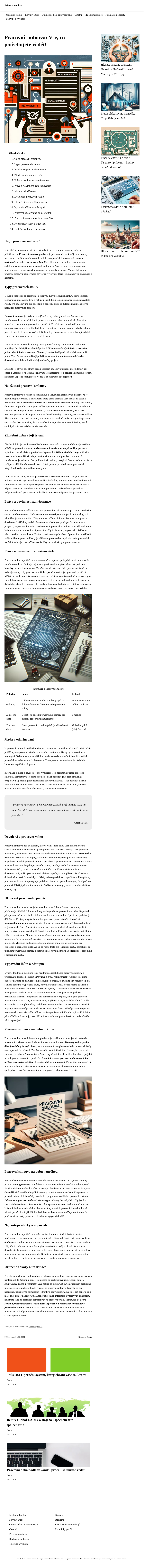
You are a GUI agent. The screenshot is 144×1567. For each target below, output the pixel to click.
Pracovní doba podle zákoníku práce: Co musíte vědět (46, 1470)
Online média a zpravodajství (57, 14)
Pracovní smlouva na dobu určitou (33, 212)
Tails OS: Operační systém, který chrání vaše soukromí (46, 1375)
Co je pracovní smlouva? (27, 158)
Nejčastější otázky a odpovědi (30, 223)
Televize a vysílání (15, 18)
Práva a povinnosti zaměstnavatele (32, 185)
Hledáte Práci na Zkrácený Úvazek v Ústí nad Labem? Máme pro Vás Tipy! (117, 69)
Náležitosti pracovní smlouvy (30, 169)
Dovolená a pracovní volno (29, 196)
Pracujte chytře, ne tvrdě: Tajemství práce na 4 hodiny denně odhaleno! (118, 162)
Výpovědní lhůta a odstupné (29, 207)
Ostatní (78, 14)
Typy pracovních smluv (27, 164)
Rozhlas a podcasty (115, 14)
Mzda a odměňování (25, 191)
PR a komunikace (94, 14)
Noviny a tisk (32, 14)
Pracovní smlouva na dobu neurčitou (34, 218)
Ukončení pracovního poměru (30, 202)
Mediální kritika (14, 14)
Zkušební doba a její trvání (28, 174)
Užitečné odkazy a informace (29, 229)
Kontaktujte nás (35, 1326)
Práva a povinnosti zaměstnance (31, 180)
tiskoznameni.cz (13, 5)
